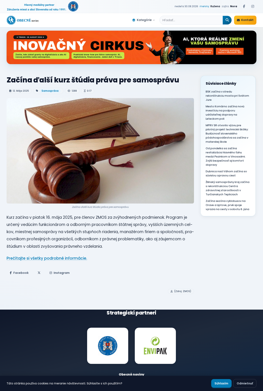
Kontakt (247, 20)
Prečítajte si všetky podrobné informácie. (47, 258)
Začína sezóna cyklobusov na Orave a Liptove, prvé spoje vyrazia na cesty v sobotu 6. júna (227, 205)
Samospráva (50, 91)
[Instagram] (252, 6)
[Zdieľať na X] (39, 272)
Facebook (21, 273)
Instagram (62, 273)
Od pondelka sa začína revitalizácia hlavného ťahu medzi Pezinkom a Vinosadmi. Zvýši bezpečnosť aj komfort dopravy (226, 157)
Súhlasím (221, 383)
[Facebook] (244, 6)
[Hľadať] (227, 20)
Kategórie (144, 20)
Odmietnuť (245, 383)
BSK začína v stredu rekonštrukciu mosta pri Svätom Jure (227, 96)
